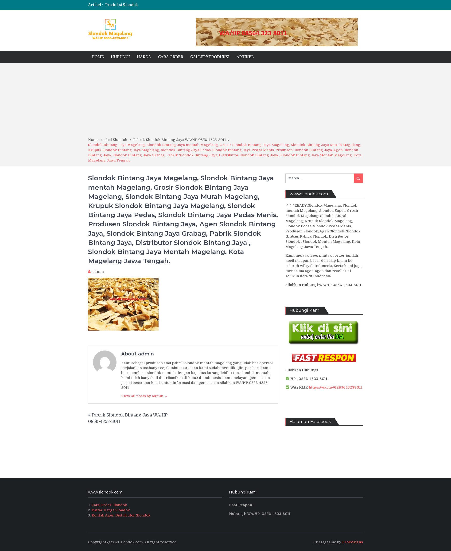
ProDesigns (352, 542)
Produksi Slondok (121, 5)
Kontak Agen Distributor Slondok (121, 515)
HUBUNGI (120, 57)
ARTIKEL (245, 57)
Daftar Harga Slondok (111, 510)
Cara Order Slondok (109, 505)
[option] (179, 5)
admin (98, 272)
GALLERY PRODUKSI (209, 57)
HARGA (144, 57)
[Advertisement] (225, 102)
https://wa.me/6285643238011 (335, 387)
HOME (98, 57)
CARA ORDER (170, 57)
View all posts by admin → (144, 396)
